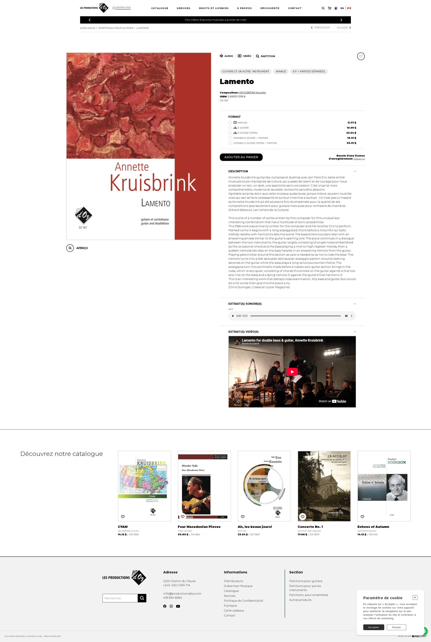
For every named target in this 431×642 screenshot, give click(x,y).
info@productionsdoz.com (182, 593)
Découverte (270, 8)
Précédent (322, 27)
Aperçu (82, 248)
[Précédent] (89, 20)
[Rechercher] (142, 598)
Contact (295, 8)
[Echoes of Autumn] (384, 493)
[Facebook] (164, 606)
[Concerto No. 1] (324, 493)
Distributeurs (233, 581)
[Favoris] (361, 56)
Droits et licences (214, 8)
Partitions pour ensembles (308, 595)
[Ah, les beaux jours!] (264, 493)
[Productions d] (124, 577)
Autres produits (300, 600)
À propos (244, 8)
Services (183, 8)
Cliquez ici (359, 158)
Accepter (373, 627)
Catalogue (160, 8)
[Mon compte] (335, 8)
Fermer (396, 627)
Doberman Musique (238, 586)
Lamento (142, 27)
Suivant (342, 27)
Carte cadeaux (234, 610)
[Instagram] (171, 606)
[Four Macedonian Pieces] (204, 493)
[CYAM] (144, 493)
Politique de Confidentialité (243, 600)
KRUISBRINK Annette (252, 92)
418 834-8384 (172, 597)
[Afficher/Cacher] (355, 171)
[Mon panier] (329, 8)
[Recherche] (323, 8)
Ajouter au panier (241, 157)
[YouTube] (178, 606)
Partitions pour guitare (115, 27)
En (342, 8)
